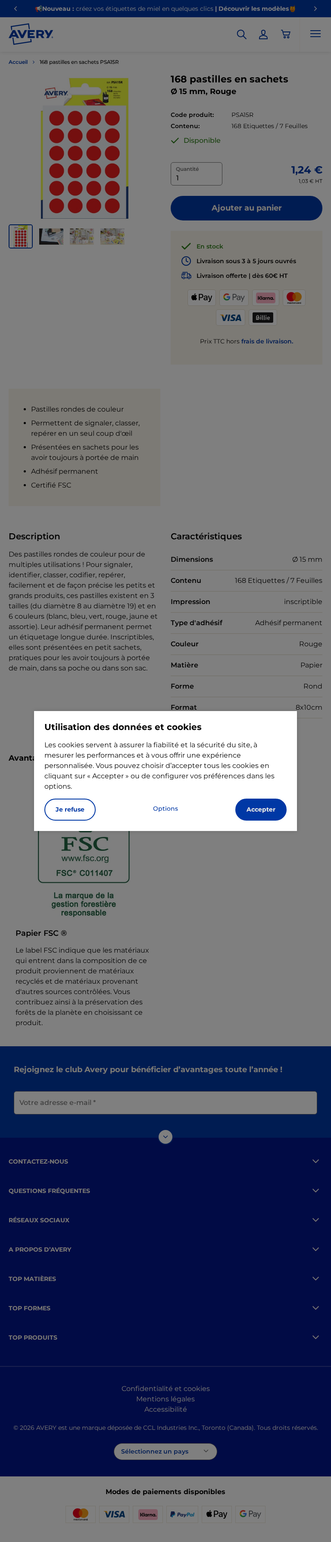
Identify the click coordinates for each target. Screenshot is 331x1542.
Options (165, 808)
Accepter (261, 809)
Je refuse (70, 809)
